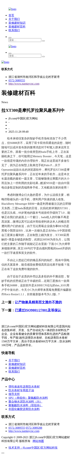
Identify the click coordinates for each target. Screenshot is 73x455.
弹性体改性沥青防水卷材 (24, 386)
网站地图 (38, 441)
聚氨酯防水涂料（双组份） (26, 405)
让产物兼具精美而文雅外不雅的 (38, 302)
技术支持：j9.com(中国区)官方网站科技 (33, 447)
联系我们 (14, 30)
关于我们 (14, 19)
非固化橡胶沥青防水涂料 (24, 409)
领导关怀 (14, 394)
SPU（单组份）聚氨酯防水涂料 (28, 397)
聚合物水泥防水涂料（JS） (25, 401)
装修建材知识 (17, 22)
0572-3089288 (34, 427)
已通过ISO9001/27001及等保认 (38, 310)
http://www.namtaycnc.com (24, 83)
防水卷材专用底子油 (21, 390)
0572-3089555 (17, 80)
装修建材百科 (17, 26)
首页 (11, 15)
